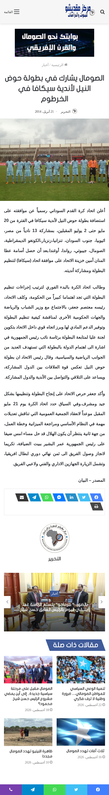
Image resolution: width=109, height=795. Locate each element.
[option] (54, 602)
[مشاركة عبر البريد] (20, 497)
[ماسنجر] (57, 497)
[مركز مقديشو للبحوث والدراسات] (80, 12)
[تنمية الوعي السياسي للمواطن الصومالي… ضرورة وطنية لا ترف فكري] (81, 669)
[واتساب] (45, 497)
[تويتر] (82, 497)
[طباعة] (95, 506)
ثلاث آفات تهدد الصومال (85, 751)
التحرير (65, 111)
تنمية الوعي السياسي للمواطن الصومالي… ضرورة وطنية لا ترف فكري (83, 694)
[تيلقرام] (33, 497)
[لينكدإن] (70, 497)
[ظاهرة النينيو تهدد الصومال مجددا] (28, 732)
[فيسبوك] (95, 497)
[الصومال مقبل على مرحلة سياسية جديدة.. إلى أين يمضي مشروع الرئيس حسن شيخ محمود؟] (28, 669)
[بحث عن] (102, 14)
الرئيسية (57, 65)
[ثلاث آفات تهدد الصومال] (81, 732)
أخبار (45, 65)
